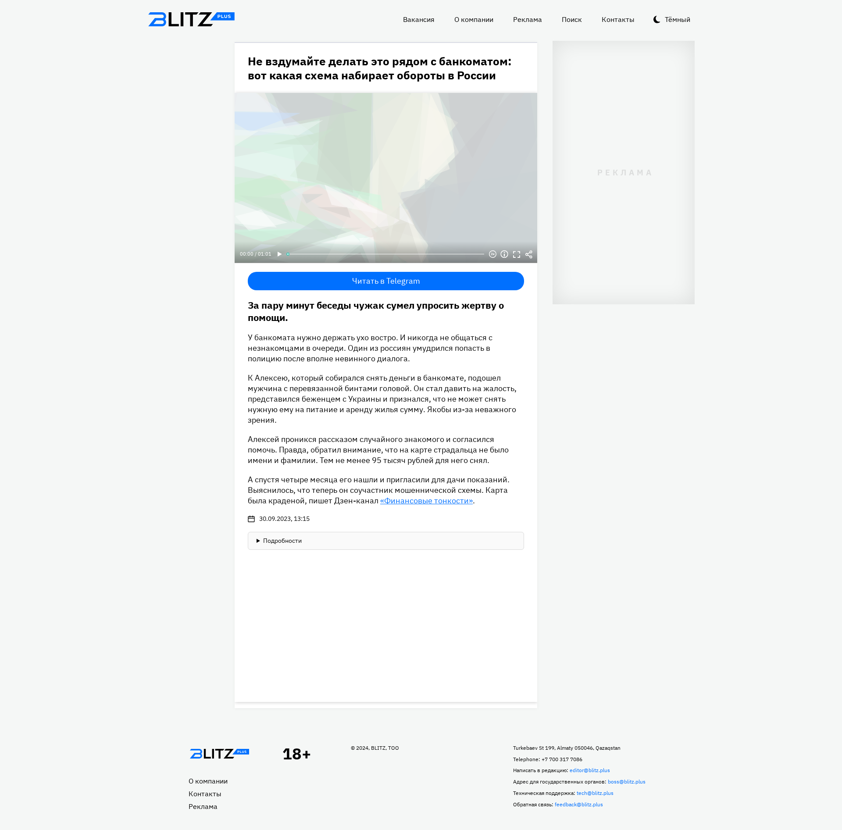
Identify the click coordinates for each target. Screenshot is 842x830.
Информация (504, 254)
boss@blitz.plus (627, 781)
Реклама (527, 19)
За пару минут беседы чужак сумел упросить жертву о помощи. (376, 311)
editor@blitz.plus (590, 770)
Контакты (618, 19)
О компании (473, 19)
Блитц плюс (191, 19)
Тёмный (677, 19)
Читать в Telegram (386, 281)
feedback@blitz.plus (579, 804)
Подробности (282, 541)
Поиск (572, 19)
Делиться (529, 254)
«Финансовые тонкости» (426, 500)
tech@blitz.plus (595, 793)
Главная (219, 754)
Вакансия (419, 19)
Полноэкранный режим (516, 254)
